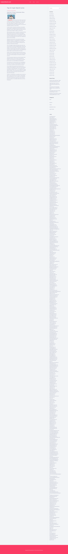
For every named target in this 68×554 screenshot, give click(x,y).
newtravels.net (51, 137)
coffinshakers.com (52, 330)
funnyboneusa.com (52, 369)
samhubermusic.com (52, 538)
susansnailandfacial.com (53, 428)
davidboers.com (51, 418)
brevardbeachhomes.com (53, 192)
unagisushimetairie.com (53, 149)
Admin (15, 10)
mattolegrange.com (52, 348)
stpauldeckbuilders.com (53, 445)
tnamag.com (51, 403)
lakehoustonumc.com (52, 422)
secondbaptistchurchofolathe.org (54, 526)
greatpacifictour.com (52, 378)
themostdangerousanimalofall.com (55, 291)
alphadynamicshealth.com (53, 511)
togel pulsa (10, 19)
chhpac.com (51, 528)
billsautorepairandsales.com (53, 498)
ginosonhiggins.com (52, 354)
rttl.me (50, 531)
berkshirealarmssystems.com (53, 214)
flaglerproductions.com (53, 301)
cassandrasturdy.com (52, 279)
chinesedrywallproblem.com (53, 365)
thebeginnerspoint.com (53, 284)
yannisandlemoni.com (52, 217)
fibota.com (51, 489)
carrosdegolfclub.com (52, 187)
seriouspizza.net (51, 399)
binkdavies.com (51, 305)
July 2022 (50, 70)
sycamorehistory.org (52, 471)
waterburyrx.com (52, 387)
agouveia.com (51, 525)
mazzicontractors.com (52, 481)
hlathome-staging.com (53, 240)
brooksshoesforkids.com (53, 404)
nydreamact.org (51, 148)
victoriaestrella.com (52, 379)
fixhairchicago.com (52, 393)
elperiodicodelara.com (52, 118)
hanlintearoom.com (52, 514)
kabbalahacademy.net (52, 232)
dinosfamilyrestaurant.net (53, 184)
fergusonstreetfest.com (53, 501)
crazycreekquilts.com (52, 304)
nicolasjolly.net (51, 312)
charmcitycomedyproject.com (54, 325)
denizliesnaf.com (52, 394)
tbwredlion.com (51, 497)
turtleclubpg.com (52, 377)
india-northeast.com (52, 195)
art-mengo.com (51, 342)
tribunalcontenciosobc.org (53, 295)
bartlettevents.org (52, 174)
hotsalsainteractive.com (53, 124)
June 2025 (51, 31)
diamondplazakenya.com (53, 496)
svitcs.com (51, 398)
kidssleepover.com (52, 136)
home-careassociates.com (53, 264)
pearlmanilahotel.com (52, 156)
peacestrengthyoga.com (53, 436)
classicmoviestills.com (52, 281)
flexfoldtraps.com (52, 438)
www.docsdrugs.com (52, 448)
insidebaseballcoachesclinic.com (54, 506)
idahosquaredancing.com (53, 208)
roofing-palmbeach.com (53, 196)
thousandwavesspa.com (53, 380)
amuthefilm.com (52, 310)
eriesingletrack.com (52, 221)
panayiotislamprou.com (53, 165)
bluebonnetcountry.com (53, 154)
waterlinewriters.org (52, 411)
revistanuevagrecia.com (53, 321)
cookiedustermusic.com (53, 370)
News (50, 99)
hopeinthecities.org (52, 275)
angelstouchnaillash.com (53, 231)
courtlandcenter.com (52, 381)
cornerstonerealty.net (52, 472)
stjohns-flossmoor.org (52, 368)
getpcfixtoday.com (52, 152)
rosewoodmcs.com (52, 470)
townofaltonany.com (52, 360)
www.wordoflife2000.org (53, 207)
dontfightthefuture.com (53, 197)
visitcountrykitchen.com (53, 351)
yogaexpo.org (51, 263)
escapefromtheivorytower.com (54, 193)
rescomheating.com (52, 533)
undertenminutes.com (52, 128)
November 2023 (52, 45)
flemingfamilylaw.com (52, 520)
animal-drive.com (52, 402)
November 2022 (52, 64)
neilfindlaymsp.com (52, 382)
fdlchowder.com (51, 450)
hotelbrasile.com (52, 172)
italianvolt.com (51, 213)
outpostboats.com (6, 2)
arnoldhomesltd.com (52, 198)
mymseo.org (51, 527)
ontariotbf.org (51, 144)
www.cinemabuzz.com (52, 468)
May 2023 (51, 54)
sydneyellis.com (51, 243)
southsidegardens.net (52, 479)
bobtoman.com (51, 158)
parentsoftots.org (52, 413)
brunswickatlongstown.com (53, 338)
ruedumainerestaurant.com (53, 318)
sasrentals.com (51, 235)
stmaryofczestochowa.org (53, 331)
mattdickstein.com (52, 420)
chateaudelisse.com (52, 167)
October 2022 (51, 65)
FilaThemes (41, 550)
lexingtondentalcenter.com (53, 242)
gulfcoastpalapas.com (52, 409)
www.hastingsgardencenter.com (54, 477)
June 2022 (51, 72)
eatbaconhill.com (52, 134)
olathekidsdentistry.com (53, 225)
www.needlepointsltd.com (53, 451)
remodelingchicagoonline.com (54, 457)
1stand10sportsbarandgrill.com (54, 228)
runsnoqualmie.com (52, 447)
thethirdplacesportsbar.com (53, 482)
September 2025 (52, 26)
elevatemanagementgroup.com (54, 517)
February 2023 (51, 59)
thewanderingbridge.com (53, 333)
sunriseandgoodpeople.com (53, 364)
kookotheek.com (52, 164)
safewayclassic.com (52, 140)
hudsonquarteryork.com (53, 488)
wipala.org (51, 270)
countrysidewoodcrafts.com (53, 142)
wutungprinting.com (52, 355)
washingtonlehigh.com (52, 462)
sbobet (50, 104)
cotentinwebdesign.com (53, 178)
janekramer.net (51, 340)
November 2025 (52, 23)
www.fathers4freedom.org (53, 431)
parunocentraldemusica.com (53, 491)
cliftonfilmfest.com (52, 201)
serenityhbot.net (52, 426)
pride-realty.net (51, 510)
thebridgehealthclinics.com (53, 410)
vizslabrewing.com (52, 215)
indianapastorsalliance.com (53, 390)
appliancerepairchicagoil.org (53, 143)
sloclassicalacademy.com (53, 296)
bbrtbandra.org (51, 153)
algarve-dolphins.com (52, 352)
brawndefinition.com (52, 302)
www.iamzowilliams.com (53, 476)
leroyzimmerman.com (52, 518)
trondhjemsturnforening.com (53, 495)
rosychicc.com (51, 272)
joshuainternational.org (53, 427)
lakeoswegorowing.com (53, 523)
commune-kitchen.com (53, 309)
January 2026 (51, 20)
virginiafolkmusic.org (52, 252)
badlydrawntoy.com (52, 421)
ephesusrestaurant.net (52, 484)
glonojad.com (51, 320)
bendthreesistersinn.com (53, 367)
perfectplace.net (52, 260)
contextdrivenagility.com (53, 328)
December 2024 (51, 34)
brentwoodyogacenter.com (53, 458)
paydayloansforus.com (52, 138)
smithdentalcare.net (52, 536)
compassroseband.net (52, 400)
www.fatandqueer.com (53, 441)
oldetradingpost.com (52, 179)
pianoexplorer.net (52, 478)
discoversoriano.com (52, 283)
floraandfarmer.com (52, 189)
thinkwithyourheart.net (53, 204)
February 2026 (51, 18)
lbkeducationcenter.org (53, 257)
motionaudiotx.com (52, 530)
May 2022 (51, 73)
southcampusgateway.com (53, 166)
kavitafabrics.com (52, 372)
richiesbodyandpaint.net (53, 119)
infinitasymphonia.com (52, 313)
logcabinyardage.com (52, 417)
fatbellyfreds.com (52, 486)
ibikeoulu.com (51, 329)
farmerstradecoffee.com (53, 416)
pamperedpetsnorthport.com (53, 222)
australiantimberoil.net (53, 183)
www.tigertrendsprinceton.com (54, 430)
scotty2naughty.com (52, 323)
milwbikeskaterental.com (53, 358)
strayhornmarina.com (52, 300)
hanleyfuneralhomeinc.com (53, 226)
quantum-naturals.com (53, 499)
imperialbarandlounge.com (53, 202)
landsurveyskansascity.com (53, 443)
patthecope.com (52, 397)
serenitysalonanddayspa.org (53, 125)
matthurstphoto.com (52, 504)
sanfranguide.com (52, 286)
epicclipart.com (51, 155)
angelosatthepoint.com (53, 389)
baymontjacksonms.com (53, 359)
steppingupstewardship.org (53, 460)
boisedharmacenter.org (53, 267)
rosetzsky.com (51, 319)
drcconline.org (51, 384)
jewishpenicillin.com (52, 247)
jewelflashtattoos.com (53, 150)
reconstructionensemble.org (53, 371)
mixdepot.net (51, 469)
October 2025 (51, 24)
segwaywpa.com (52, 408)
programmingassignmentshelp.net (54, 135)
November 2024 (52, 35)
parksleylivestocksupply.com (53, 266)
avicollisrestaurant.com (53, 383)
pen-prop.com (51, 429)
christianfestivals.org (52, 350)
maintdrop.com (51, 157)
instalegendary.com (52, 145)
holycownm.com (52, 374)
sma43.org (51, 456)
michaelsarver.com (52, 237)
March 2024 (51, 39)
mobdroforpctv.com (52, 277)
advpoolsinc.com (52, 388)
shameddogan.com (52, 412)
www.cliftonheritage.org (53, 455)
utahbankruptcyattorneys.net (54, 205)
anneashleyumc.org (52, 442)
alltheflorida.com (52, 505)
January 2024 (51, 42)
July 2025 (50, 29)
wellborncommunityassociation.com (55, 168)
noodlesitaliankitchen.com (53, 147)
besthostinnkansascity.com (53, 535)
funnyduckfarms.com (52, 515)
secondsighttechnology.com (53, 236)
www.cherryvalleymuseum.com (54, 177)
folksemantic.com (52, 211)
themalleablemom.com (53, 334)
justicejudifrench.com (52, 332)
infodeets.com (51, 123)
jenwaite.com (51, 516)
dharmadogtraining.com (53, 529)
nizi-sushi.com (51, 341)
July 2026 (50, 13)
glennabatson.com (52, 299)
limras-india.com (52, 117)
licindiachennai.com (52, 120)
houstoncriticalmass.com (53, 290)
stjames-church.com (52, 322)
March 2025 (51, 32)
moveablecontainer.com (53, 175)
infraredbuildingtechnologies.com (54, 185)
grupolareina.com (52, 176)
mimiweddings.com (52, 534)
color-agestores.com (52, 269)
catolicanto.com (52, 256)
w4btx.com (51, 230)
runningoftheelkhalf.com (53, 433)
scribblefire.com (51, 262)
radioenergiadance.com (53, 163)
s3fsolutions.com (52, 191)
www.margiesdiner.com (53, 449)
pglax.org (50, 361)
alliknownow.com (52, 293)
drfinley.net (51, 519)
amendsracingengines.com (53, 439)
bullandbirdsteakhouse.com (53, 452)
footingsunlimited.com (53, 446)
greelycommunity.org (52, 316)
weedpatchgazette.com (53, 218)
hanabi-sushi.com (52, 465)
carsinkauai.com (51, 507)
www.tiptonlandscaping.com (53, 459)
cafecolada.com (51, 282)
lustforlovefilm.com (52, 311)
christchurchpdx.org (52, 306)
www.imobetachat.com (53, 419)
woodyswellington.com (53, 485)
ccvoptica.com (51, 461)
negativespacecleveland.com (53, 362)
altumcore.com (51, 401)
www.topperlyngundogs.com (53, 432)
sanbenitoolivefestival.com (53, 280)
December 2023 (51, 43)
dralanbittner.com (52, 216)
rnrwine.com (51, 521)
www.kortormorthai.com (53, 440)
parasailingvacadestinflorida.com (54, 509)
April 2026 (51, 15)
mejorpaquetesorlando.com (53, 227)
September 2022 (52, 67)
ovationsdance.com (52, 253)
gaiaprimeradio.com (52, 343)
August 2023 (51, 50)
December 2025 (51, 21)
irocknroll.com (51, 206)
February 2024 (51, 40)
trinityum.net (51, 480)
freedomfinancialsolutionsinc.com (54, 437)
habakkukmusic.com (52, 423)
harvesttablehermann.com (53, 186)
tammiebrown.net (52, 344)
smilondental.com (52, 233)
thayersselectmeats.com (53, 406)
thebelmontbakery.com (53, 139)
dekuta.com (51, 467)
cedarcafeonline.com (52, 126)
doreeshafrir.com (52, 324)
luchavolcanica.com (52, 373)
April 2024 (51, 37)
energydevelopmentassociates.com (54, 188)
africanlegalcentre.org (52, 314)
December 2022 (51, 62)
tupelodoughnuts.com (52, 224)
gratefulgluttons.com (52, 276)
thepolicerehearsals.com (53, 292)
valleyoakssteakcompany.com (54, 391)
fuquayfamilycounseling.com (53, 524)
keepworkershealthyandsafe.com (54, 146)
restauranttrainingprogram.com (54, 245)
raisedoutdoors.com (52, 203)
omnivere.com (51, 129)
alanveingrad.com (52, 353)
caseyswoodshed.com (52, 392)
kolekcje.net (51, 255)
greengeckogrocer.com (52, 238)
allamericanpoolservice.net (53, 246)
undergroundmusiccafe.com (53, 537)
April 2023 (51, 56)
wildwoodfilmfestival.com (53, 169)
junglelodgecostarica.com (53, 349)
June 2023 (51, 53)
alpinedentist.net (52, 162)
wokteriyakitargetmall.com (53, 241)
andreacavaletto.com (52, 265)
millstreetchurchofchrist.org (53, 508)
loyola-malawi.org (52, 271)
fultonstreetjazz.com (52, 173)
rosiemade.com (51, 223)
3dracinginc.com (51, 289)
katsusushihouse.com (52, 315)
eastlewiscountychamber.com (54, 294)
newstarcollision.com (52, 234)
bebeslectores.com (52, 182)
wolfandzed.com (52, 466)
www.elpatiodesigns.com (53, 487)
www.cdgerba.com (52, 490)
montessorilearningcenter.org (54, 500)
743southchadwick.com (53, 194)
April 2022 (51, 75)
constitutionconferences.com (54, 396)
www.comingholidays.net (53, 285)
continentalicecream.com (53, 303)
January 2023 (51, 61)
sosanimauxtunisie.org (52, 159)
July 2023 (50, 51)
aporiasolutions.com (52, 407)
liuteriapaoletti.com (52, 363)
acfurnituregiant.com (52, 127)
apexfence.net (51, 539)
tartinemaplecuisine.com (53, 339)
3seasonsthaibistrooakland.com (54, 261)
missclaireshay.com (52, 116)
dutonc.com (51, 345)
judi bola (50, 102)
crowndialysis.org (52, 244)
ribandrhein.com (51, 254)
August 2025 (51, 28)
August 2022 (51, 69)
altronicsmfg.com (52, 133)
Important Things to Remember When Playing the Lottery (15, 13)
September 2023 (52, 48)
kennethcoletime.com (52, 335)
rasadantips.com (52, 130)
